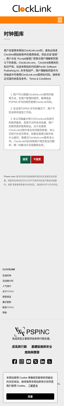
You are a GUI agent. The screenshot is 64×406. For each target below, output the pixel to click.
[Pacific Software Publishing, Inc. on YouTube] (28, 361)
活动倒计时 (7, 280)
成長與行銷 (19, 347)
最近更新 (6, 302)
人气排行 (6, 286)
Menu (32, 20)
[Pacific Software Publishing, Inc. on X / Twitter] (35, 361)
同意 (30, 396)
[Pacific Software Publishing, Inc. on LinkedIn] (42, 361)
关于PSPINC (8, 291)
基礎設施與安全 (41, 347)
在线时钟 (6, 275)
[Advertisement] (32, 223)
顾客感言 (6, 296)
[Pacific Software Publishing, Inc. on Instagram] (21, 361)
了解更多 (33, 385)
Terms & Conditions (40, 78)
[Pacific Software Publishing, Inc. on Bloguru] (49, 361)
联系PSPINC (8, 307)
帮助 (4, 312)
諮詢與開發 (32, 352)
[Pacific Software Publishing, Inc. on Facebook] (14, 361)
